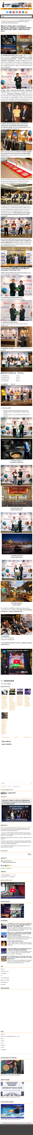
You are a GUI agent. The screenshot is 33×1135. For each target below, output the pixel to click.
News (2, 1038)
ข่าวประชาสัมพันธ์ (15, 20)
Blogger (30, 1123)
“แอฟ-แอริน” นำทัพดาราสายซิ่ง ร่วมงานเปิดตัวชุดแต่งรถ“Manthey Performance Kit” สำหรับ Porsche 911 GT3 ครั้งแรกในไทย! (16, 802)
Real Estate (3, 1049)
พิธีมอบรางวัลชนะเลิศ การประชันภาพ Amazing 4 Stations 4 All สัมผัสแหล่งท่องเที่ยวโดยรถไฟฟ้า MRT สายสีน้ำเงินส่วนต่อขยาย (16, 28)
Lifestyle (3, 1045)
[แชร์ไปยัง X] (7, 684)
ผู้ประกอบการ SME (5, 980)
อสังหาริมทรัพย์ (4, 982)
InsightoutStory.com (16, 1123)
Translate (12, 876)
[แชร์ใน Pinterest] (10, 684)
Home (2, 20)
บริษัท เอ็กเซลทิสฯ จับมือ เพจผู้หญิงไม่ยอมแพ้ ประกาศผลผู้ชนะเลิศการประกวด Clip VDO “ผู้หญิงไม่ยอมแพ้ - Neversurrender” (5, 703)
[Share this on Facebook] (5, 681)
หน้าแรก (16, 737)
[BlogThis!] (6, 684)
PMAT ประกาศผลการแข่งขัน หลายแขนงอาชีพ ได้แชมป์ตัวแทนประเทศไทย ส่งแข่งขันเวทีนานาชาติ (27, 701)
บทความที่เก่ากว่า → (27, 737)
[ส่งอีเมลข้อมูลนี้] (4, 684)
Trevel (2, 1047)
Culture (3, 1040)
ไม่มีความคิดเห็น (21, 33)
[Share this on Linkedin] (13, 681)
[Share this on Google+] (9, 681)
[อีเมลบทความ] (2, 683)
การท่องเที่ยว (3, 973)
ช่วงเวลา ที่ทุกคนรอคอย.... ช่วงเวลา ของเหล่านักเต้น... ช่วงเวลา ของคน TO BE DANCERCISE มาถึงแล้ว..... (20, 701)
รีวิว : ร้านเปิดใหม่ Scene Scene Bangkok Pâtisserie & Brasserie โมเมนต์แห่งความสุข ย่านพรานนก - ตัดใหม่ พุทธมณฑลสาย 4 (19, 957)
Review (2, 969)
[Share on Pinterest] (11, 681)
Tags (9, 786)
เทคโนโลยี (3, 984)
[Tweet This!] (7, 681)
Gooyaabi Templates (11, 1125)
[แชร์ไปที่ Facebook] (9, 684)
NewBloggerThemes (28, 1125)
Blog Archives (16, 786)
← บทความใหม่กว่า (5, 737)
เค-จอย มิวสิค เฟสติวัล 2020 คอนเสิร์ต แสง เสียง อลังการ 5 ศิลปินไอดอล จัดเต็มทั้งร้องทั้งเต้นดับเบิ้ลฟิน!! (19, 949)
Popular (3, 786)
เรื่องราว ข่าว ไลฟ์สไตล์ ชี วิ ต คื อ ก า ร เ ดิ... (10, 1036)
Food (2, 1043)
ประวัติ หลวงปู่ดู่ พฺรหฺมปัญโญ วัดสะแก (15, 941)
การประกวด (7, 20)
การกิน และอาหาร (5, 971)
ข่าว (2, 975)
